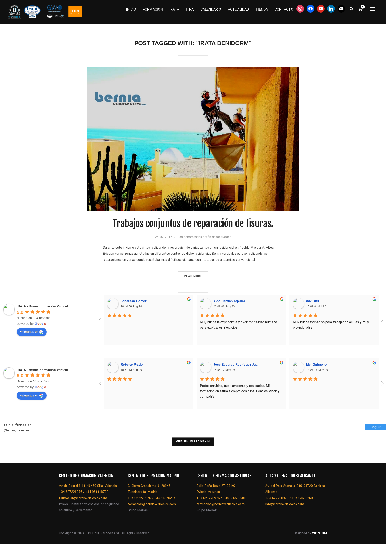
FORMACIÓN (153, 9)
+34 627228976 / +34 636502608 (221, 498)
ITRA (190, 9)
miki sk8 (312, 301)
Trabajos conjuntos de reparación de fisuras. (193, 223)
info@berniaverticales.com (284, 504)
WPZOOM (319, 533)
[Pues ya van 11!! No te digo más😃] (11, 451)
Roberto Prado (132, 364)
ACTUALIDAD (238, 9)
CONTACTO (284, 9)
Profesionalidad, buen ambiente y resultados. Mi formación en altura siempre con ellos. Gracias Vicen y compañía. (240, 390)
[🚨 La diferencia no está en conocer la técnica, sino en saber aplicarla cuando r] (262, 451)
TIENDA (262, 9)
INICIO (131, 9)
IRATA (174, 9)
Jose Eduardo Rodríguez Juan (236, 364)
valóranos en (29, 331)
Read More (193, 276)
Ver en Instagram (193, 441)
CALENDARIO (210, 9)
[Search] (351, 8)
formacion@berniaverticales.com (83, 498)
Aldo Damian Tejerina (229, 301)
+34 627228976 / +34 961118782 (83, 492)
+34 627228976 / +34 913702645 (152, 498)
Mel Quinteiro (316, 364)
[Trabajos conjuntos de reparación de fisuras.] (193, 69)
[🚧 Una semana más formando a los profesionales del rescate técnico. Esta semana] (239, 451)
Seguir (376, 427)
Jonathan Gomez (134, 301)
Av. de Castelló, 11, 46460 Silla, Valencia (88, 486)
